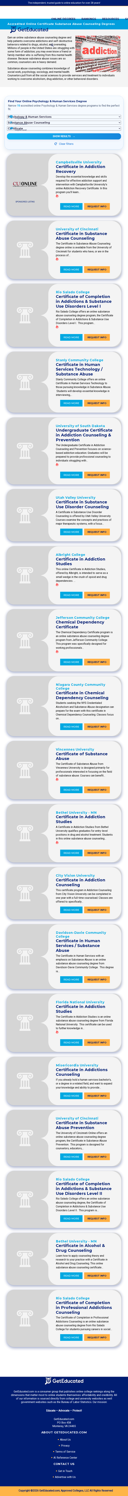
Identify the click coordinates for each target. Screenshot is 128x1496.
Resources (110, 19)
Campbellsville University (79, 162)
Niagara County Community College (80, 686)
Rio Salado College (73, 292)
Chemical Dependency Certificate (80, 624)
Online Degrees (63, 19)
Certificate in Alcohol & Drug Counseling (80, 1248)
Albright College (70, 555)
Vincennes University (75, 749)
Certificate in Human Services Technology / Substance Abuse (79, 369)
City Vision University (75, 876)
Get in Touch (65, 1471)
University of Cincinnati (77, 229)
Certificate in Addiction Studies (80, 561)
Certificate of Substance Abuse (82, 756)
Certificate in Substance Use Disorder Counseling (82, 504)
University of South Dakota (80, 426)
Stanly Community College (80, 360)
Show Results (64, 136)
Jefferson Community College (83, 618)
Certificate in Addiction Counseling (80, 882)
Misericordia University (77, 1065)
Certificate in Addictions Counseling (82, 1072)
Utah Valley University (76, 498)
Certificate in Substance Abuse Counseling (81, 236)
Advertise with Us (65, 1477)
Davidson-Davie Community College (81, 934)
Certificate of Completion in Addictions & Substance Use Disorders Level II (84, 1188)
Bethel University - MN (76, 813)
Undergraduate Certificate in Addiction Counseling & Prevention (84, 435)
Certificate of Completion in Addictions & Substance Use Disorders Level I (84, 301)
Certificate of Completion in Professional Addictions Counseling (84, 1307)
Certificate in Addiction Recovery (80, 169)
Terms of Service (65, 1451)
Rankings (89, 19)
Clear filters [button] (66, 143)
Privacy (65, 1445)
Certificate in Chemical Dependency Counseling (82, 695)
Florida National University (80, 1002)
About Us (65, 1439)
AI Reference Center (65, 1457)
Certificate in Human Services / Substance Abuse (78, 945)
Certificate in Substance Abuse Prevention (81, 1125)
